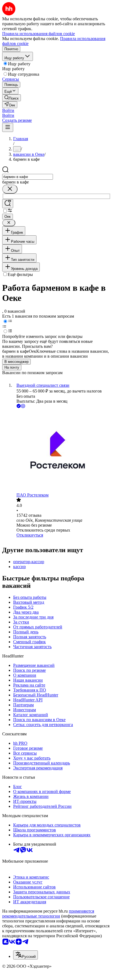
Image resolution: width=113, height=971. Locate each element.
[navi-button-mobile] (7, 127)
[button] (8, 110)
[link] (11, 97)
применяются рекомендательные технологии (48, 913)
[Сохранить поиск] (7, 203)
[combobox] (27, 177)
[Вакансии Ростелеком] (62, 451)
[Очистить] (10, 189)
